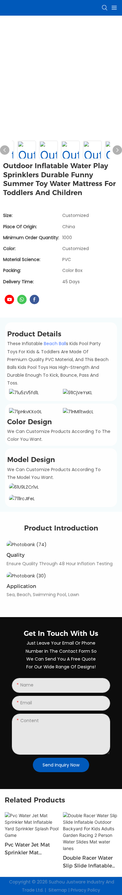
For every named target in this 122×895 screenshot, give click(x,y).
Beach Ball (55, 343)
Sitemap (57, 890)
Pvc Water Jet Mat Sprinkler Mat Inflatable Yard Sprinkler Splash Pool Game (32, 849)
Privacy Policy (85, 890)
